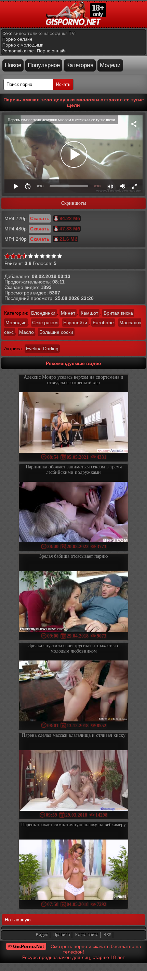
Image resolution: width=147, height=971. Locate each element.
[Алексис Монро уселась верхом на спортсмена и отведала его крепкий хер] (73, 423)
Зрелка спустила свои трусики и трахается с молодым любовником (73, 648)
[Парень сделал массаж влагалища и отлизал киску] (73, 781)
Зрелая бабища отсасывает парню (73, 556)
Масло (26, 332)
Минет (68, 313)
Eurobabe (103, 322)
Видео (42, 934)
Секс (7, 33)
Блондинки (43, 313)
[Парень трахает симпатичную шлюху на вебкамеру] (73, 870)
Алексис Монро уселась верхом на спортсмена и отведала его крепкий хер (73, 380)
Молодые (16, 322)
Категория (79, 65)
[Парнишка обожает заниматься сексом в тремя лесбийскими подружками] (73, 513)
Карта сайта (86, 934)
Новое (13, 65)
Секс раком (45, 322)
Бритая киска (118, 313)
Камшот (89, 313)
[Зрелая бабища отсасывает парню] (73, 602)
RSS (107, 934)
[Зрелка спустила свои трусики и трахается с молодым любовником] (73, 691)
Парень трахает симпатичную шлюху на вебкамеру (73, 824)
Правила (61, 934)
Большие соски (56, 332)
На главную (18, 919)
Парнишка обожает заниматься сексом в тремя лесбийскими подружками (74, 469)
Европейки (75, 322)
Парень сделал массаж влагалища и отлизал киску (73, 735)
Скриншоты (73, 203)
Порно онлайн (17, 39)
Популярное (44, 65)
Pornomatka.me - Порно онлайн (34, 50)
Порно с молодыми (22, 45)
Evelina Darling (42, 348)
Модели (110, 65)
